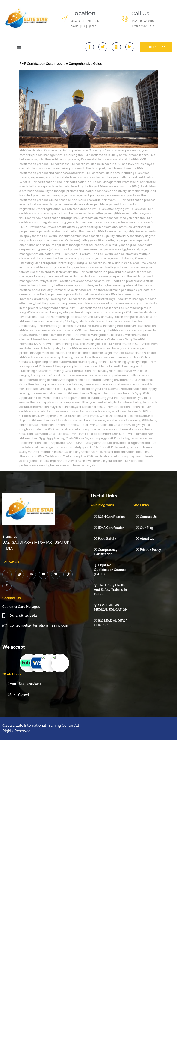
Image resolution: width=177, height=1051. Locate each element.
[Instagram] (116, 46)
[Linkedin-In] (129, 46)
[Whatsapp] (7, 586)
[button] (19, 47)
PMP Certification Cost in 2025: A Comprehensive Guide (60, 64)
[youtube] (43, 574)
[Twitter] (102, 46)
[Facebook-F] (89, 46)
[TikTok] (68, 574)
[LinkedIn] (31, 574)
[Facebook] (7, 574)
